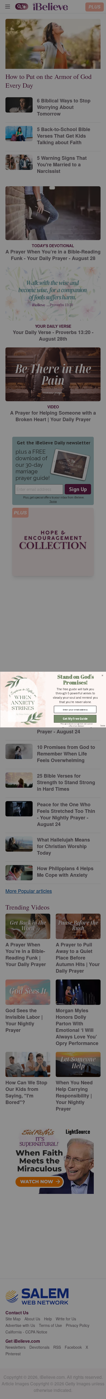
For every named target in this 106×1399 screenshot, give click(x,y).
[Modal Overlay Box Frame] (53, 699)
